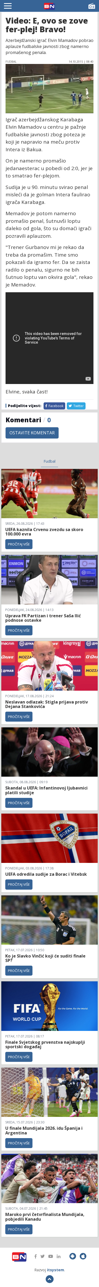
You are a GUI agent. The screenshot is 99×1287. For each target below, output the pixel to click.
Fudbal (49, 461)
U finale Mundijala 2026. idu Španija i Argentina (44, 1130)
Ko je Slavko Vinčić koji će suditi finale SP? (45, 958)
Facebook (55, 406)
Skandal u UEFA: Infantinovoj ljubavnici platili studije (46, 790)
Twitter (78, 406)
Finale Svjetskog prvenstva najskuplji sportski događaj (45, 1044)
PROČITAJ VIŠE (19, 544)
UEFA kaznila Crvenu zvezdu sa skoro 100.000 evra (44, 532)
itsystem (55, 1269)
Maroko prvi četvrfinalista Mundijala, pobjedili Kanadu (44, 1217)
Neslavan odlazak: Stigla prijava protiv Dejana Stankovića (46, 704)
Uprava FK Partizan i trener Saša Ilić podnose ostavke (43, 618)
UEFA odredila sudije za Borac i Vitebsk (46, 874)
